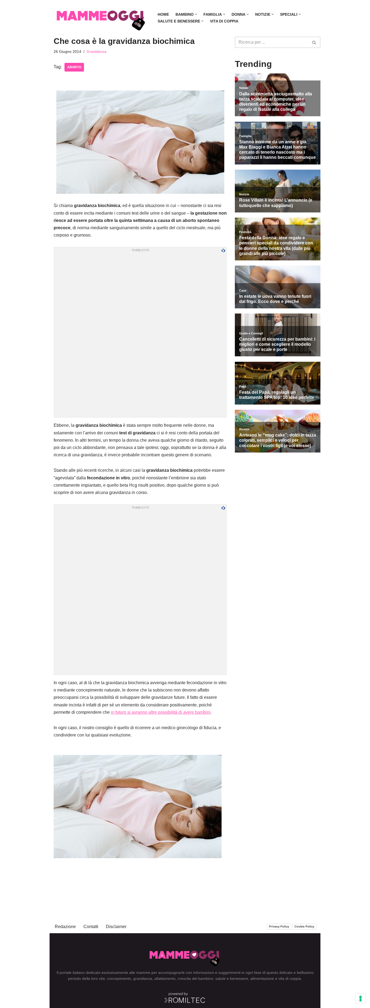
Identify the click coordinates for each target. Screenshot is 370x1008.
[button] (196, 14)
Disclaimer (116, 926)
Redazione (65, 926)
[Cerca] (314, 42)
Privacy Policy (279, 926)
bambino (205, 978)
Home (163, 14)
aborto (74, 67)
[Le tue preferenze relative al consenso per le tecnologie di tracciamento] (360, 998)
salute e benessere (231, 978)
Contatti (90, 926)
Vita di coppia (224, 21)
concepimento (119, 978)
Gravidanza (96, 51)
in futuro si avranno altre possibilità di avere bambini (160, 712)
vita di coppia (289, 978)
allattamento (165, 978)
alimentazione (262, 978)
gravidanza (142, 978)
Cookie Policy (304, 926)
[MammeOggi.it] (101, 18)
